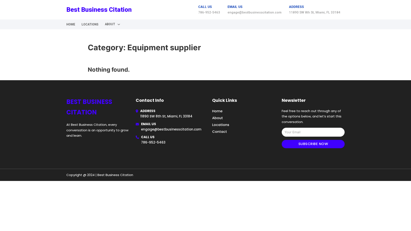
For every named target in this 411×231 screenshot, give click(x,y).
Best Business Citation (99, 9)
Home (70, 24)
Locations (90, 24)
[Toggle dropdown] (118, 24)
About (217, 118)
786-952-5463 (153, 142)
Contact (219, 131)
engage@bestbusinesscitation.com (171, 129)
